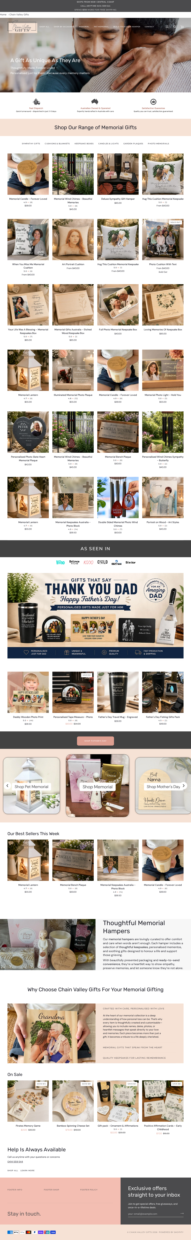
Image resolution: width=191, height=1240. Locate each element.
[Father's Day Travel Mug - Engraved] (118, 692)
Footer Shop (51, 1190)
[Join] (181, 1213)
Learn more (27, 1170)
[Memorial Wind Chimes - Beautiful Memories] (73, 174)
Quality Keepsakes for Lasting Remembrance (134, 1058)
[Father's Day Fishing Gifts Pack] (163, 692)
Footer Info (14, 1190)
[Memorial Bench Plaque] (73, 860)
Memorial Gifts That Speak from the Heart (132, 1047)
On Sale (14, 1074)
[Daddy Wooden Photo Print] (28, 692)
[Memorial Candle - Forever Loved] (28, 174)
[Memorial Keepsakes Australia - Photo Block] (118, 860)
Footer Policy (89, 1190)
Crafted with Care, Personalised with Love (133, 1008)
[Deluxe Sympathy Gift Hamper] (118, 174)
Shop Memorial (98, 787)
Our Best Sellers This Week (33, 833)
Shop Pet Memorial (31, 786)
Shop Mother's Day (163, 786)
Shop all (12, 1170)
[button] (44, 26)
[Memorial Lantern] (28, 860)
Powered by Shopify (171, 1232)
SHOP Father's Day (95, 741)
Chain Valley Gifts (140, 1232)
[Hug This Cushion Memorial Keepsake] (163, 174)
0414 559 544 (15, 1161)
